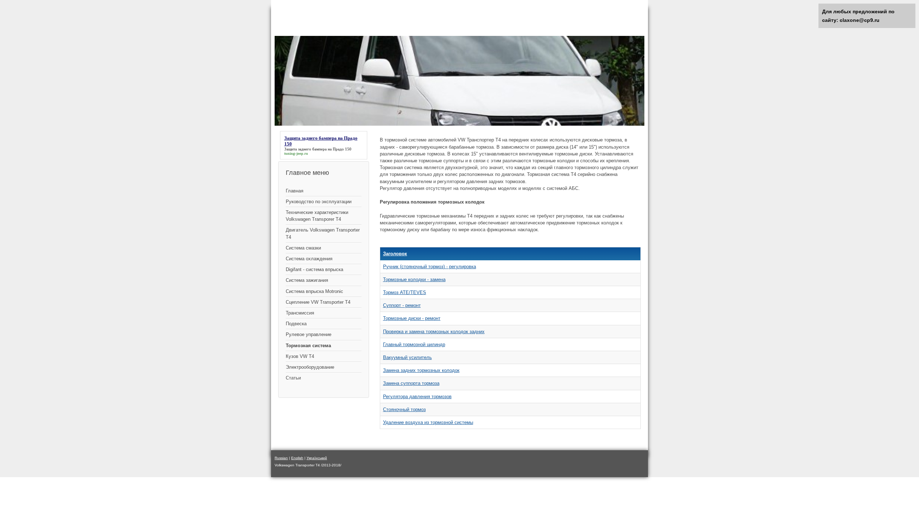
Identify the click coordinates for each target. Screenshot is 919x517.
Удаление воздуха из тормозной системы (428, 422)
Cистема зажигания (307, 280)
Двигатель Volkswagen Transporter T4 (323, 233)
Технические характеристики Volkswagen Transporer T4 (317, 216)
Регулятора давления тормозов (417, 396)
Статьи (293, 378)
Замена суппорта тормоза (411, 383)
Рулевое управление (308, 334)
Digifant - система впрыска (314, 269)
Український (317, 458)
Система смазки (303, 248)
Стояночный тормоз (404, 409)
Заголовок (395, 253)
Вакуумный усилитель (407, 357)
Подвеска (296, 323)
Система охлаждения (309, 258)
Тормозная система (308, 345)
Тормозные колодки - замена (414, 279)
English (297, 458)
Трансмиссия (300, 313)
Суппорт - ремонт (402, 305)
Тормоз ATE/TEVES (404, 292)
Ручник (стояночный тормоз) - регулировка (429, 266)
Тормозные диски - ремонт (411, 318)
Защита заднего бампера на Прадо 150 (317, 149)
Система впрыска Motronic (314, 291)
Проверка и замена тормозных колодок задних (434, 331)
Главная (294, 191)
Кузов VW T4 (300, 356)
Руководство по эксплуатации (318, 201)
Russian (281, 458)
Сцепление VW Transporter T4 (318, 302)
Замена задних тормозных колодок (421, 370)
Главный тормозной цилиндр (414, 344)
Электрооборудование (310, 367)
